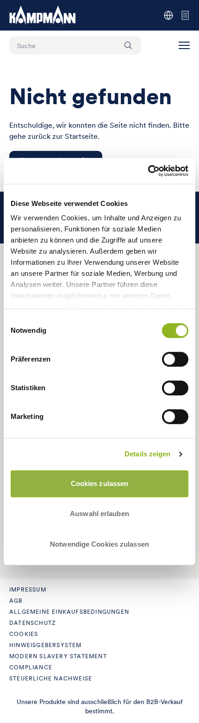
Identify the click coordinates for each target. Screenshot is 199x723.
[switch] (175, 359)
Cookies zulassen (100, 483)
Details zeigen (147, 454)
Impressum (27, 589)
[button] (184, 45)
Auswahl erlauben (99, 513)
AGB (16, 600)
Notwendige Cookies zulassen (99, 544)
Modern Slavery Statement (58, 656)
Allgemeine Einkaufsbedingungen (69, 611)
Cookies (23, 633)
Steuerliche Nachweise (50, 678)
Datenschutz (32, 622)
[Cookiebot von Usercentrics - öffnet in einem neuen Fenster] (147, 171)
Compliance (30, 667)
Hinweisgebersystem (45, 645)
